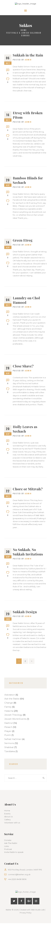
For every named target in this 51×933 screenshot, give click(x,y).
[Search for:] (25, 778)
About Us (8, 816)
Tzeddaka (9, 751)
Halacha (8, 711)
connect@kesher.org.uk (19, 874)
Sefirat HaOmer (12, 739)
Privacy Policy (25, 913)
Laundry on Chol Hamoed (26, 300)
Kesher (8, 910)
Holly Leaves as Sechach (25, 428)
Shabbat (9, 747)
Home (24, 30)
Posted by (22, 59)
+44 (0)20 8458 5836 (17, 879)
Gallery (7, 819)
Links (6, 846)
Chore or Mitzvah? (28, 489)
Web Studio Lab (37, 910)
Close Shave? (23, 366)
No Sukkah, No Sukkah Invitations (28, 551)
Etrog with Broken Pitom (27, 115)
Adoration (9, 695)
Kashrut (8, 723)
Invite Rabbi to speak (14, 852)
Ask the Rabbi (11, 698)
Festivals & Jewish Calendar (23, 32)
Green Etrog (23, 240)
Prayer (7, 731)
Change (8, 703)
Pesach (8, 727)
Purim (7, 735)
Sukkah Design (25, 612)
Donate (7, 840)
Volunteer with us (12, 822)
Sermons (9, 743)
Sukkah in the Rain (28, 55)
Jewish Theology (13, 715)
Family (7, 707)
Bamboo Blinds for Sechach (28, 180)
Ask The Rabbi (10, 843)
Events (7, 813)
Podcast (8, 849)
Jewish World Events (15, 719)
